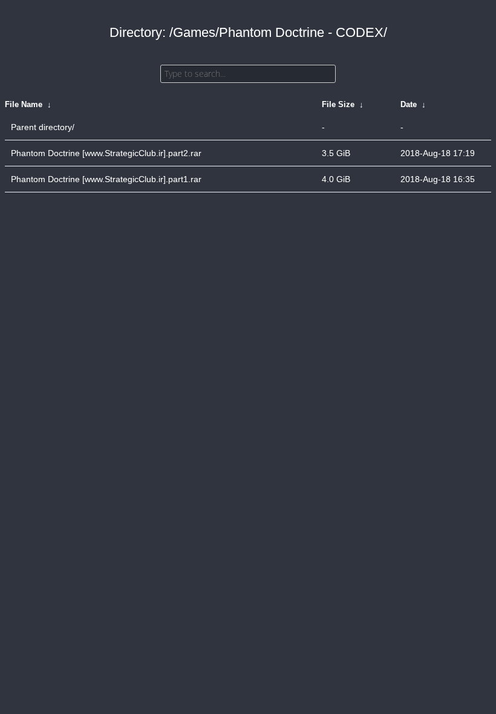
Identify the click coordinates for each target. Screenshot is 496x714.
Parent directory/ (42, 127)
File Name (23, 104)
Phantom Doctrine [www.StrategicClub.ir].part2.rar (106, 153)
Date (408, 104)
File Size (338, 104)
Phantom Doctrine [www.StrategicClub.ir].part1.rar (106, 179)
